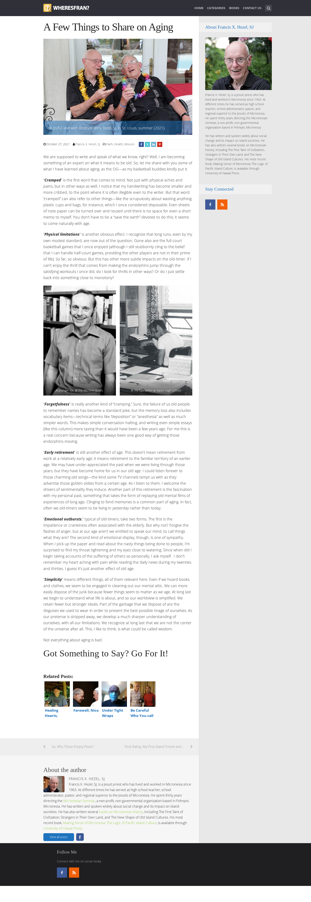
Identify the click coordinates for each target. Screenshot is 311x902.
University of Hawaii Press (62, 828)
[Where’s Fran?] (66, 7)
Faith (109, 144)
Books (234, 8)
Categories (216, 8)
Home (199, 8)
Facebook (80, 837)
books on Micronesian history (121, 811)
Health (118, 144)
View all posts (59, 837)
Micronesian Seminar (79, 800)
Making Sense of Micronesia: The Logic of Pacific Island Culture (110, 822)
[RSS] (222, 204)
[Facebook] (210, 204)
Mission (129, 144)
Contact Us (252, 8)
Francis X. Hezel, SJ (87, 144)
